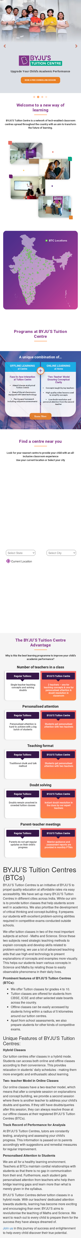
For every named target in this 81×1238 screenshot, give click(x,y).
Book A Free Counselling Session (40, 80)
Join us (8, 1228)
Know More (40, 416)
